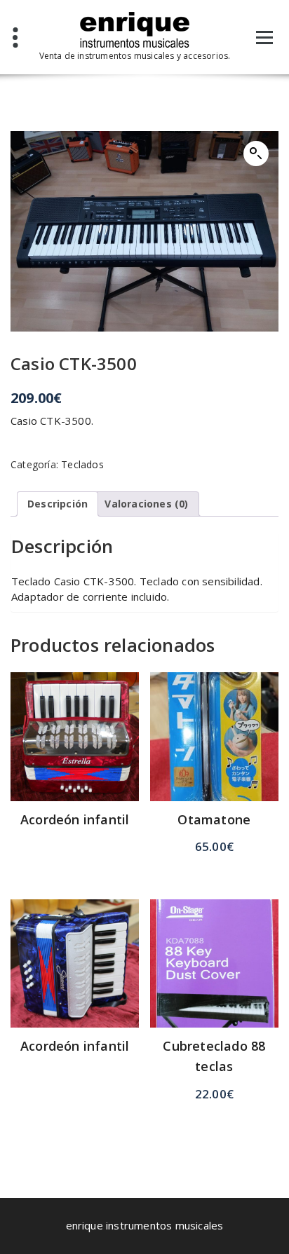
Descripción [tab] (57, 503)
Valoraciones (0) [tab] (146, 503)
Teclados (82, 464)
